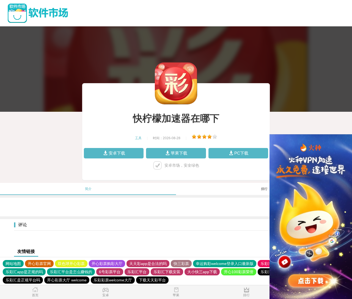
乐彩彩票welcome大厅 (113, 280)
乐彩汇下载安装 (166, 272)
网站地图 (13, 263)
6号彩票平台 (109, 272)
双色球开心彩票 (71, 263)
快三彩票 (181, 263)
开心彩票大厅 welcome (67, 280)
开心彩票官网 (39, 263)
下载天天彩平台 (152, 280)
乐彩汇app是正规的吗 (24, 272)
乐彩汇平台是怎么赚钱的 (71, 272)
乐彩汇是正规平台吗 (23, 280)
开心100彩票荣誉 (239, 272)
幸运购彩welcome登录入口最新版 (225, 263)
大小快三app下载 (202, 272)
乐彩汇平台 (137, 272)
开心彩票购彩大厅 (107, 263)
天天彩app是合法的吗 (148, 263)
